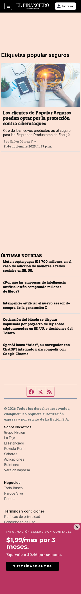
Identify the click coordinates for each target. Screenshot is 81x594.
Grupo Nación (14, 432)
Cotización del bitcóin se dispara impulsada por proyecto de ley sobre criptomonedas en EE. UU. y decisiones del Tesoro (37, 326)
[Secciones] (8, 6)
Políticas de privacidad (22, 517)
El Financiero (14, 443)
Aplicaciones (14, 459)
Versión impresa (17, 470)
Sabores (10, 454)
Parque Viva (13, 493)
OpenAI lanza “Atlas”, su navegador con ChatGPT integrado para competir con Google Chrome (36, 349)
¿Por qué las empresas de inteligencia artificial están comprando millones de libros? (34, 286)
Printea (9, 499)
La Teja (9, 438)
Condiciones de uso (19, 522)
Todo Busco (13, 488)
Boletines (11, 465)
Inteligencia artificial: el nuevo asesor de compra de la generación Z (36, 305)
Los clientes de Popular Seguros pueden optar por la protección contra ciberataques (37, 118)
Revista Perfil (14, 449)
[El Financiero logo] (33, 6)
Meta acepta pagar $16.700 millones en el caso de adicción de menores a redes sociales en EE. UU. (37, 266)
